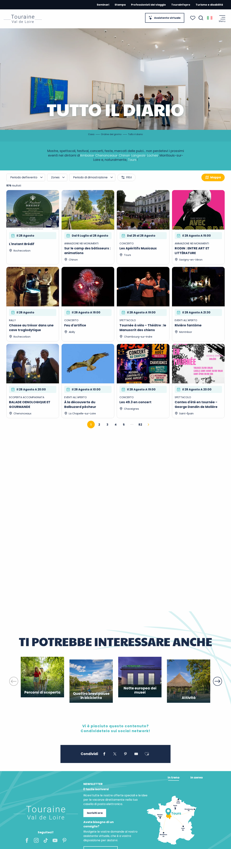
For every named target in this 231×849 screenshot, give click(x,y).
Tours (132, 160)
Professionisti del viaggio (148, 4)
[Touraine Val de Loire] (23, 19)
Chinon (124, 155)
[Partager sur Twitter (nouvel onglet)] (115, 754)
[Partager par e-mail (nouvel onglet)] (136, 754)
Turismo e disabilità (209, 4)
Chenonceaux (106, 155)
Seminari (103, 4)
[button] (201, 18)
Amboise (87, 155)
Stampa (120, 4)
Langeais (138, 155)
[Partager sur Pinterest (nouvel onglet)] (125, 754)
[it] (210, 17)
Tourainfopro (180, 4)
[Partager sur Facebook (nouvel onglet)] (104, 754)
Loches (152, 155)
